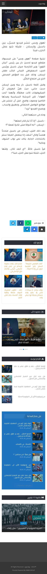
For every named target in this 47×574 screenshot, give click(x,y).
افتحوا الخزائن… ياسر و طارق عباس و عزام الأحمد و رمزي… (17, 434)
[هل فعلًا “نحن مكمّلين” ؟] (37, 457)
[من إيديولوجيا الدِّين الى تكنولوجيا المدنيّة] (7, 399)
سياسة (34, 37)
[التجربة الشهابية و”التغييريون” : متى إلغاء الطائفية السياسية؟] (23, 518)
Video (40, 37)
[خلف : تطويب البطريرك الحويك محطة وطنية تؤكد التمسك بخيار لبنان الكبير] (13, 281)
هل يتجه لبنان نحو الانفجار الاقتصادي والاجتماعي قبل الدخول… (17, 476)
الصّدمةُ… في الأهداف (23, 444)
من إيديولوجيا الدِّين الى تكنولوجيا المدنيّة (17, 466)
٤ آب (23, 334)
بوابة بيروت (41, 3)
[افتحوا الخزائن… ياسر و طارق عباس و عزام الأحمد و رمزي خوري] (7, 369)
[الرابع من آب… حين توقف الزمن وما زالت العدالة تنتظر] (23, 332)
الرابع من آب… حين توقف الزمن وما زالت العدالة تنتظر (23, 341)
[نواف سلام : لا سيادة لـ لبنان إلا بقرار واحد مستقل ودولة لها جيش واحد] (34, 281)
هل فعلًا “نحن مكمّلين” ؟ (22, 454)
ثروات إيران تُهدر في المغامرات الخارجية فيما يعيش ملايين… (17, 424)
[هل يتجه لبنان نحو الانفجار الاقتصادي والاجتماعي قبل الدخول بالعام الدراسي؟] (7, 379)
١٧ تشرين (23, 523)
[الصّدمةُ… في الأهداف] (37, 447)
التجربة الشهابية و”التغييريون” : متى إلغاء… (24, 528)
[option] (23, 333)
